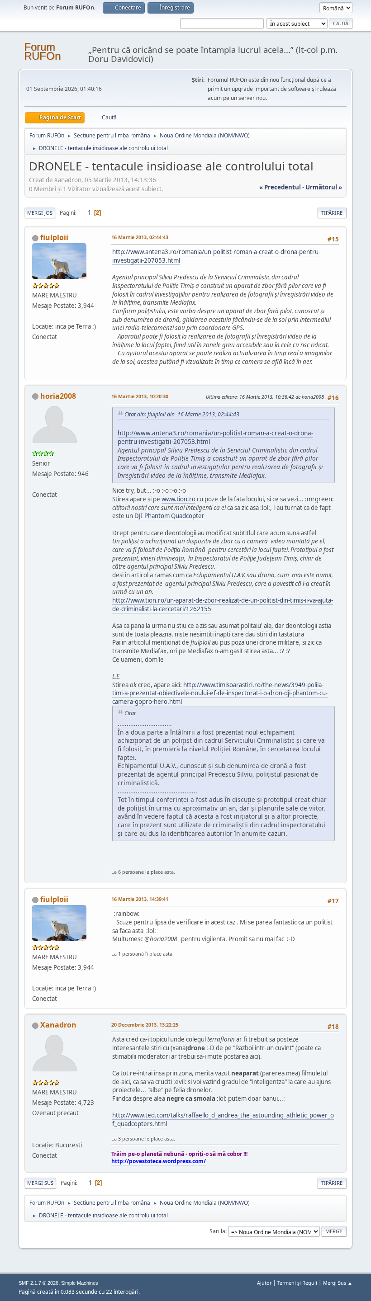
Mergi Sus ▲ (337, 1282)
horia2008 (58, 396)
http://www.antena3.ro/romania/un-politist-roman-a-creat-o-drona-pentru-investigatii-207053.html (215, 437)
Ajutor (264, 1282)
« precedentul (280, 187)
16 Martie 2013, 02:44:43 (139, 237)
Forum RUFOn (42, 51)
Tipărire (331, 212)
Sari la (217, 1231)
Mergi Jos (39, 212)
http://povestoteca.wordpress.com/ (158, 1161)
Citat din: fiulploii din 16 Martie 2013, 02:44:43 (181, 414)
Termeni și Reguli (297, 1282)
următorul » (323, 187)
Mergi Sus (40, 1182)
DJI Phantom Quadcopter (169, 516)
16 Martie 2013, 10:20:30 (139, 396)
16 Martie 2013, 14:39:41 (139, 899)
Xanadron (58, 1025)
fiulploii (54, 237)
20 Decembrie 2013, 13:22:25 (144, 1024)
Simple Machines (79, 1283)
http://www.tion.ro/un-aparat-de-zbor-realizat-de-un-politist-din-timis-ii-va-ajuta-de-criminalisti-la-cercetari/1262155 (222, 604)
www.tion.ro (178, 499)
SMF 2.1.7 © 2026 (38, 1283)
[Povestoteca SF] (35, 1134)
